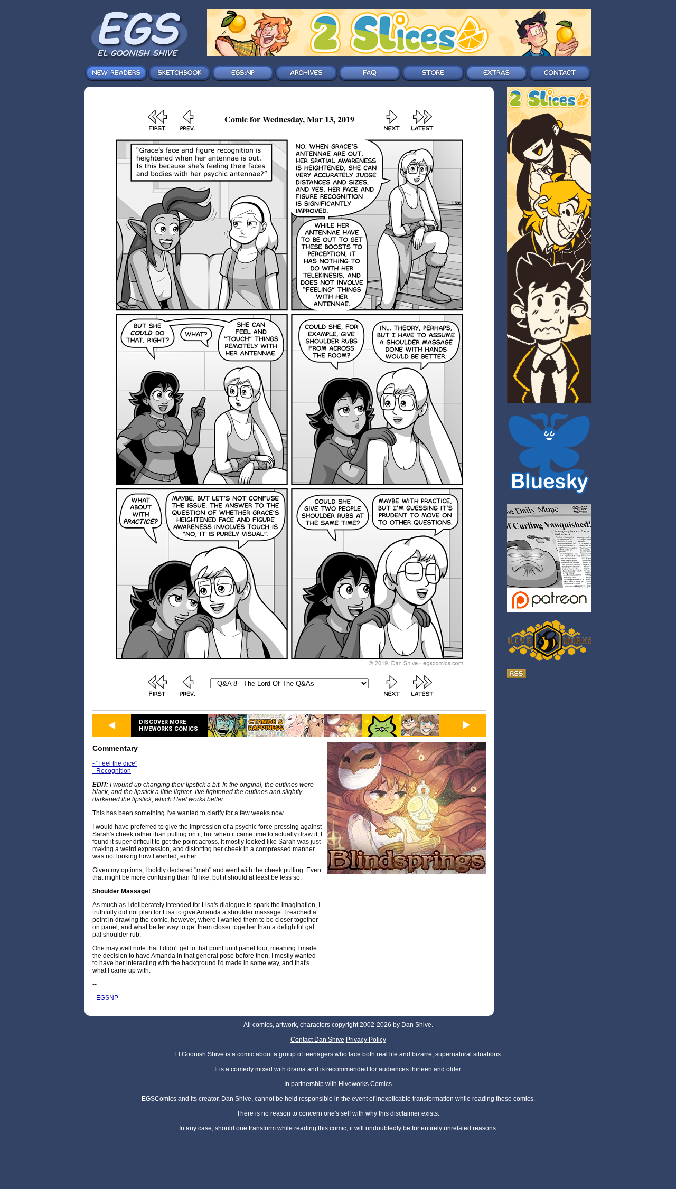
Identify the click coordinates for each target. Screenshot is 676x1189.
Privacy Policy (366, 1039)
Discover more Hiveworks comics (168, 725)
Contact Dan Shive (317, 1039)
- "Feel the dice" (114, 763)
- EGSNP (105, 998)
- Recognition (111, 771)
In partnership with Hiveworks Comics (338, 1084)
